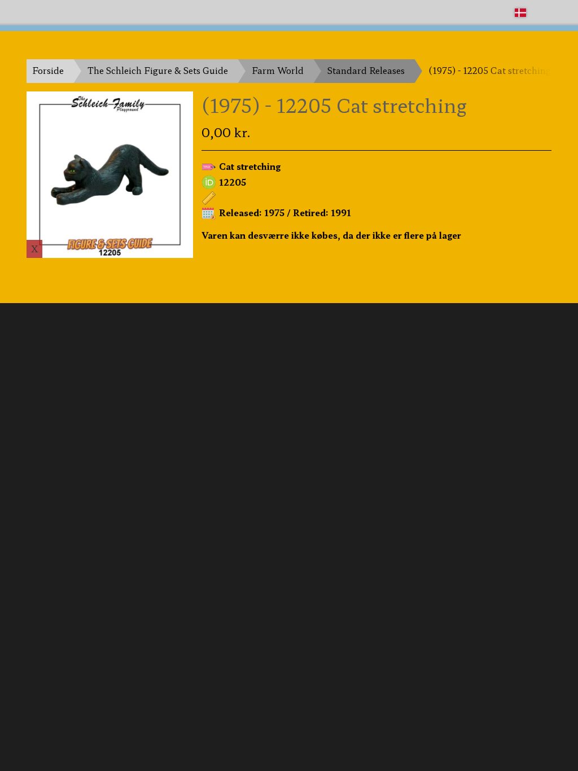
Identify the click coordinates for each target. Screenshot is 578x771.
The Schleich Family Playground (95, 12)
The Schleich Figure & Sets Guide (157, 70)
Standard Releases (366, 70)
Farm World (278, 70)
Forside (48, 70)
